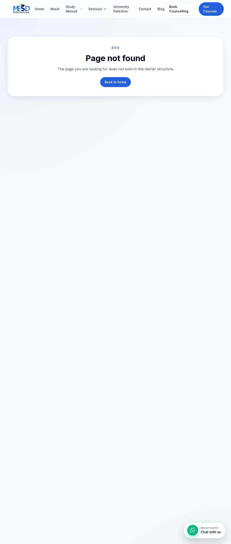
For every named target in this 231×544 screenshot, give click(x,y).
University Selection (121, 9)
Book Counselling (178, 9)
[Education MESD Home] (21, 9)
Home (39, 9)
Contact (145, 9)
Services (95, 9)
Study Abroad (71, 9)
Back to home (115, 82)
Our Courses (210, 9)
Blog (160, 9)
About (55, 9)
